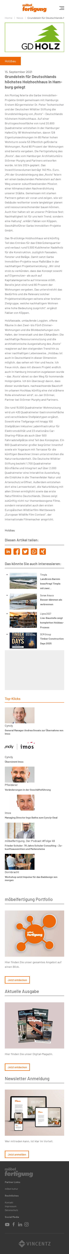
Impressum (10, 1206)
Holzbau (10, 530)
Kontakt (9, 1202)
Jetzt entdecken (17, 979)
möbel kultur (11, 1188)
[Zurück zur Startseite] (34, 8)
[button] (61, 8)
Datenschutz (11, 1210)
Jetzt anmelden (17, 1154)
